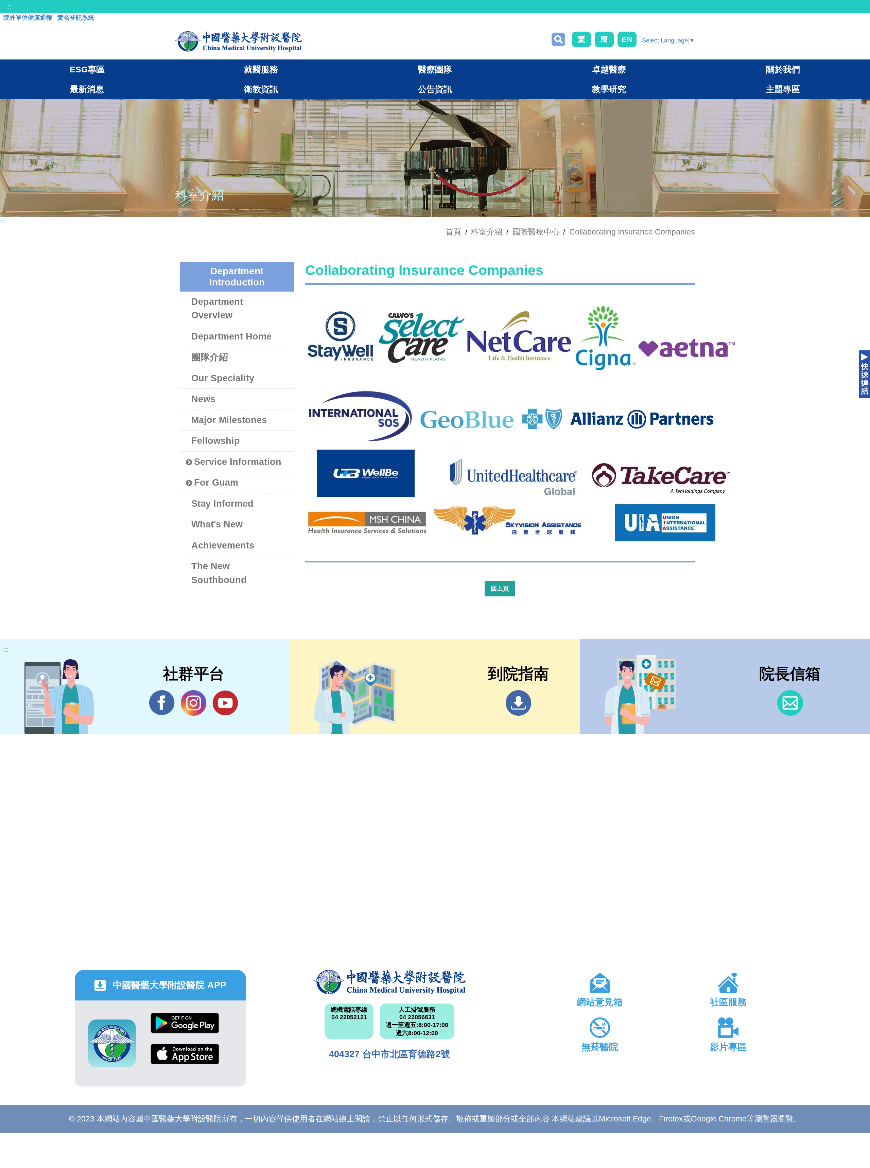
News (203, 399)
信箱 (790, 703)
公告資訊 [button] (435, 89)
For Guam (216, 482)
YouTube (225, 703)
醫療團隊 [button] (435, 69)
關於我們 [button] (783, 69)
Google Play (185, 1028)
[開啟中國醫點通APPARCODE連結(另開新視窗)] (112, 1043)
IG (193, 703)
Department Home (231, 336)
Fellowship (215, 441)
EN (627, 39)
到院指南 (518, 703)
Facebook (162, 703)
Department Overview (217, 309)
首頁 (453, 231)
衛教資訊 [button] (261, 89)
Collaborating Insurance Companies (632, 231)
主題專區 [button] (783, 89)
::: (8, 6)
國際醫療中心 (535, 231)
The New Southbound (219, 573)
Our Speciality (222, 378)
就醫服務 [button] (261, 69)
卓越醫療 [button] (609, 69)
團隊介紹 (209, 357)
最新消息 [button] (87, 89)
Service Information (237, 462)
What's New (217, 524)
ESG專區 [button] (87, 69)
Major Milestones (229, 420)
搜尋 (558, 39)
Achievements (222, 545)
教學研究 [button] (609, 89)
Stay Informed (222, 504)
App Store (185, 1059)
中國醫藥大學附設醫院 (389, 982)
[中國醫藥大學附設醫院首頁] (238, 41)
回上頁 (500, 588)
